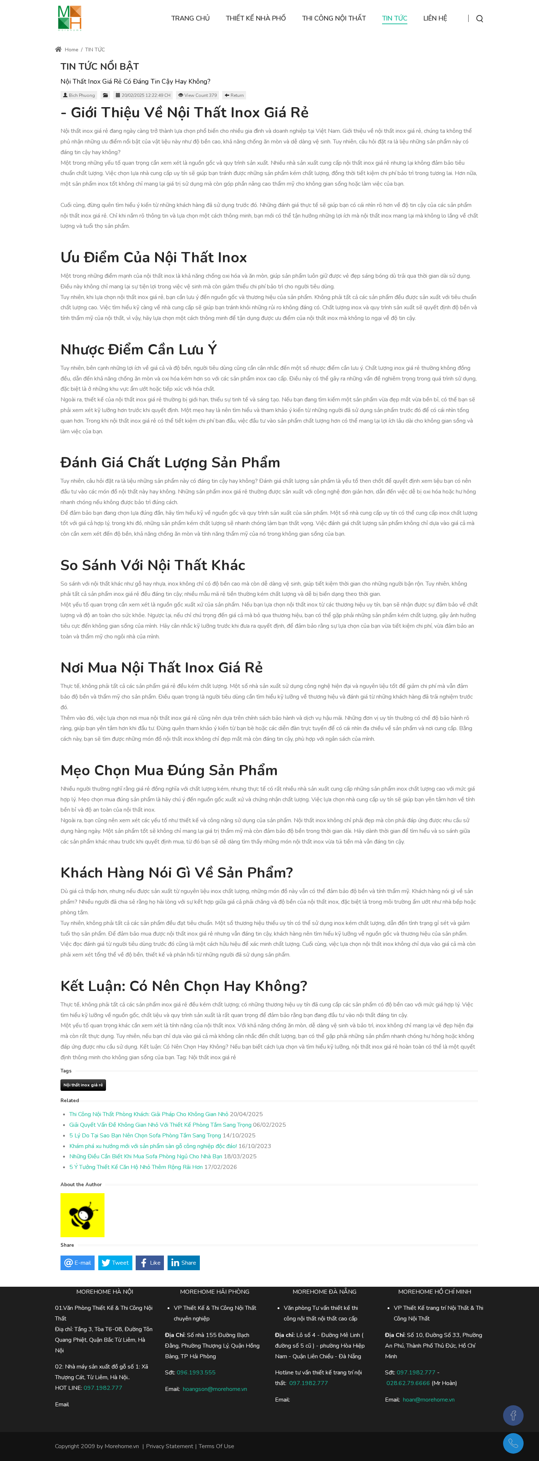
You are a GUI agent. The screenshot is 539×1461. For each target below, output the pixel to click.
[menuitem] (190, 18)
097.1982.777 (416, 1373)
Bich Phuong (82, 95)
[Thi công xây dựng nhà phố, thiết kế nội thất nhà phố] (69, 18)
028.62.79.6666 (408, 1383)
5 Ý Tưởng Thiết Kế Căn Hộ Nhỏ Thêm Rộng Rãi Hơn (136, 1167)
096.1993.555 (196, 1373)
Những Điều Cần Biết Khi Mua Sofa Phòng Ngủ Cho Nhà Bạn (145, 1156)
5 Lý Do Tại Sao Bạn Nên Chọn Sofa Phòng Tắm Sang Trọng (145, 1136)
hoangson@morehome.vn (215, 1389)
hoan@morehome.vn (429, 1400)
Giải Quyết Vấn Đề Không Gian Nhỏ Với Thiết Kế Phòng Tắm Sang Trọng (160, 1125)
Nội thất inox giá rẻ (83, 1085)
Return (237, 95)
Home (70, 49)
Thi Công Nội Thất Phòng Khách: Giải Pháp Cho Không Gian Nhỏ (148, 1114)
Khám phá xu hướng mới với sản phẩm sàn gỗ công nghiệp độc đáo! (153, 1146)
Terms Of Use (216, 1446)
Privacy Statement (169, 1446)
